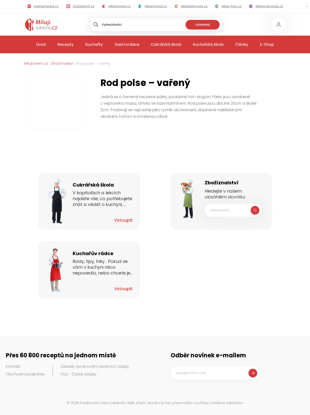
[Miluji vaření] (41, 25)
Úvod (41, 44)
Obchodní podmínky (25, 374)
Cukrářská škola (166, 44)
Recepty (65, 44)
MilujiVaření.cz (36, 63)
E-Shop (267, 44)
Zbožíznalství (62, 63)
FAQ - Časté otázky (79, 374)
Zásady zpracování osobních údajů (95, 366)
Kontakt (13, 366)
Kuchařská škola (208, 44)
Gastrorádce (127, 44)
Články (241, 44)
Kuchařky (94, 44)
